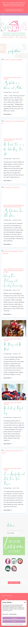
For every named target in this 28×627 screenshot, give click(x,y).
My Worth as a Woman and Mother (13, 85)
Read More (8, 114)
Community (10, 269)
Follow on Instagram (14, 582)
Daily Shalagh (11, 77)
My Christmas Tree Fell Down (13, 213)
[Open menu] (3, 14)
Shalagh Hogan (8, 92)
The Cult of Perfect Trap (13, 410)
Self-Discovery (17, 139)
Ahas (5, 77)
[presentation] (14, 67)
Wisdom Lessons (8, 140)
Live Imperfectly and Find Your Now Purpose (14, 479)
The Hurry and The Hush (12, 347)
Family (6, 270)
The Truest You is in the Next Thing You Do (14, 149)
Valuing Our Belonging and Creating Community (13, 281)
